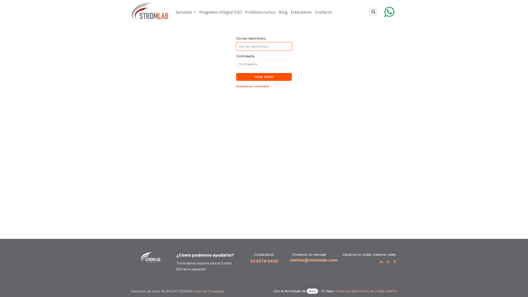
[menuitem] (186, 12)
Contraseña (245, 56)
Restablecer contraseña (252, 86)
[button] (373, 12)
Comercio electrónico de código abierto (366, 291)
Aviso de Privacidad (209, 291)
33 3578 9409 (264, 261)
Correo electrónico (251, 38)
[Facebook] (394, 261)
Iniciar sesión (264, 77)
